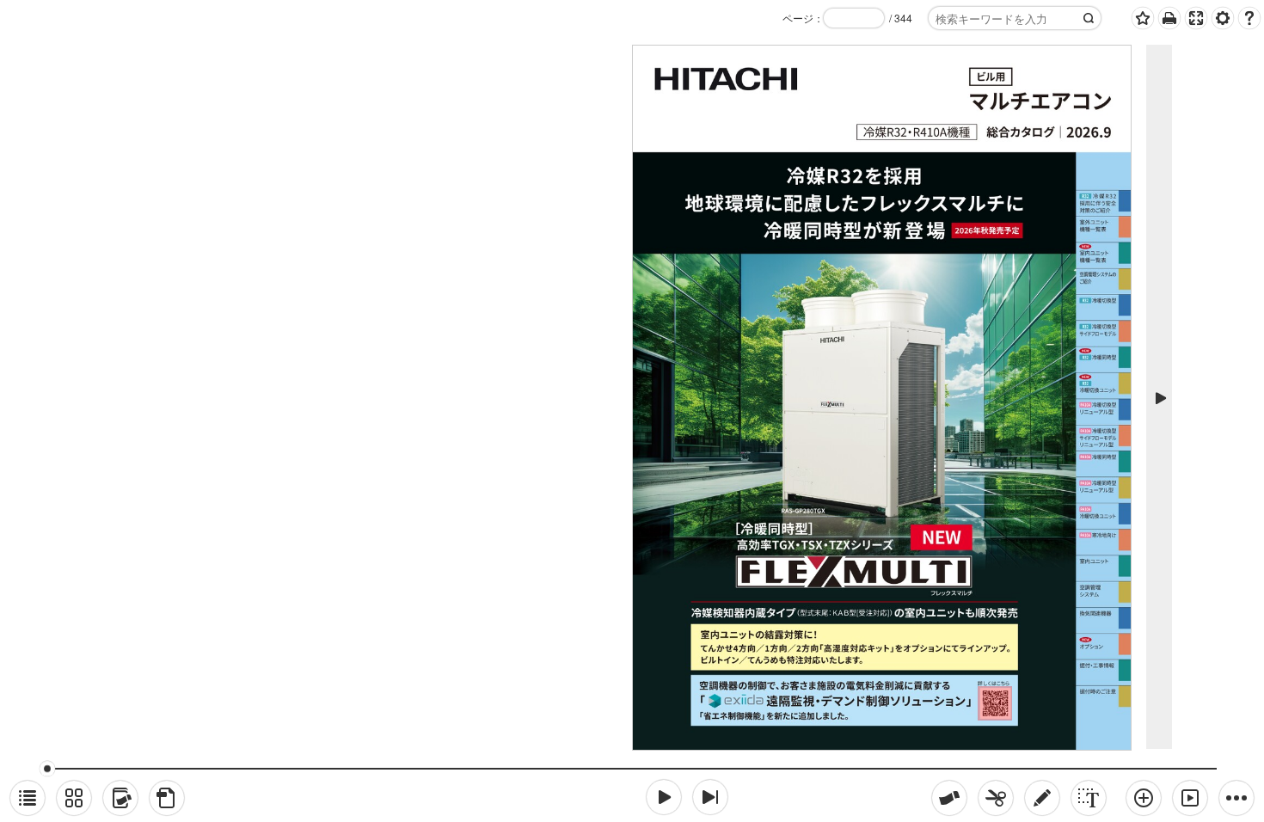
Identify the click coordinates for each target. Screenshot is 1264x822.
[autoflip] (1190, 798)
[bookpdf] (167, 798)
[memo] (1042, 798)
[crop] (996, 798)
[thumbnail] (74, 798)
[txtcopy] (1089, 798)
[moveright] (664, 797)
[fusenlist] (120, 798)
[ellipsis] (1236, 798)
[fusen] (949, 798)
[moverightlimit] (710, 797)
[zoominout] (1144, 798)
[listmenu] (27, 798)
